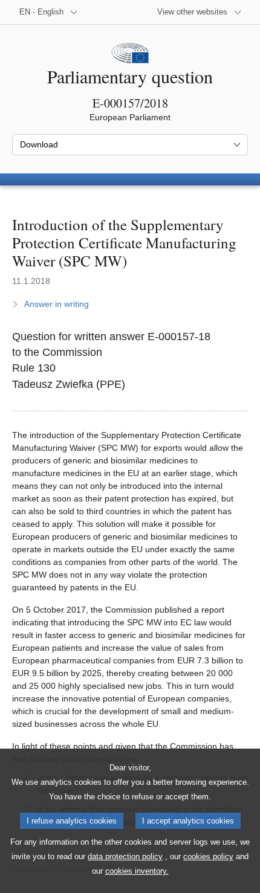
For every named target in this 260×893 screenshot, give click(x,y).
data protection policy (125, 856)
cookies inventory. (137, 870)
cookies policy (208, 856)
